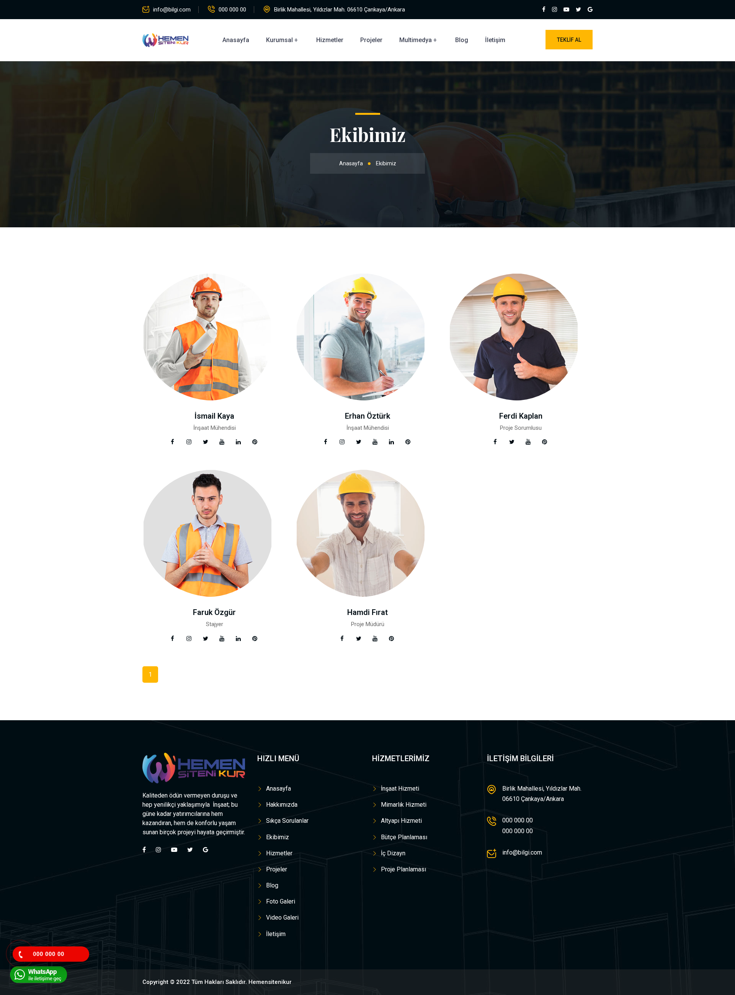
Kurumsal (279, 40)
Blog (461, 40)
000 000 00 (232, 9)
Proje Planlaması (403, 869)
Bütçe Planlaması (404, 837)
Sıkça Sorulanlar (287, 820)
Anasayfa (235, 40)
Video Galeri (282, 917)
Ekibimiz (277, 837)
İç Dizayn (393, 853)
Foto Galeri (280, 901)
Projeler (371, 40)
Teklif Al (569, 40)
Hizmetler (329, 40)
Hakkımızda (281, 804)
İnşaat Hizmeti (400, 788)
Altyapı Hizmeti (401, 820)
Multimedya (415, 40)
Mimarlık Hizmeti (403, 804)
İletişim (495, 40)
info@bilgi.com (172, 9)
